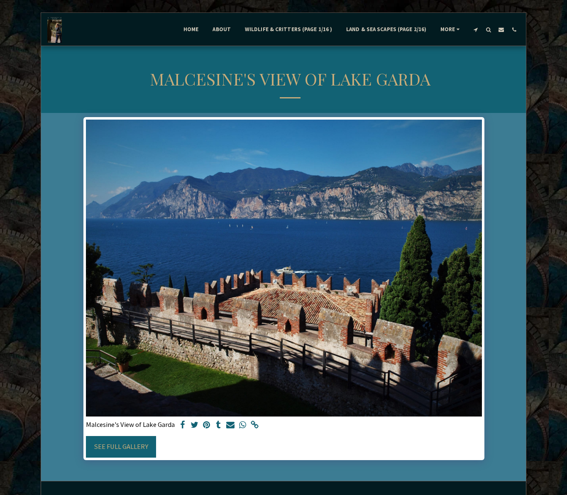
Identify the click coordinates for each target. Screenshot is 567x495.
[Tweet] (194, 425)
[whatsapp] (242, 425)
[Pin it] (206, 425)
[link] (254, 425)
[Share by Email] (230, 425)
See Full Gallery (121, 446)
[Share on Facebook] (182, 425)
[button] (475, 29)
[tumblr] (218, 425)
